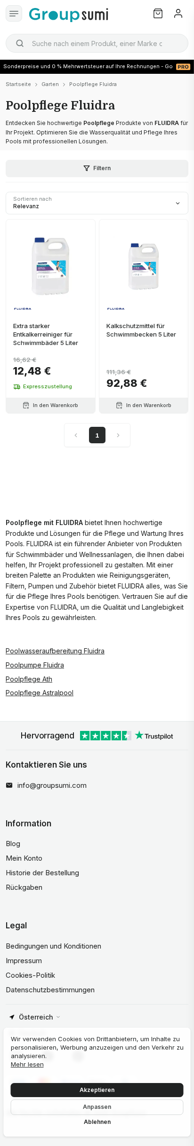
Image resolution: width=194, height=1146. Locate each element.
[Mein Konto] (178, 13)
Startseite (18, 84)
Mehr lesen (27, 1064)
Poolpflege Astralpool (39, 693)
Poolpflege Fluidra (93, 84)
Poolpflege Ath (29, 679)
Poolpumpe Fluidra (35, 665)
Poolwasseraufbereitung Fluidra (55, 651)
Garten (50, 84)
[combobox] (97, 43)
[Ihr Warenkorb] (158, 13)
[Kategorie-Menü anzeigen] (14, 13)
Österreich (36, 1017)
